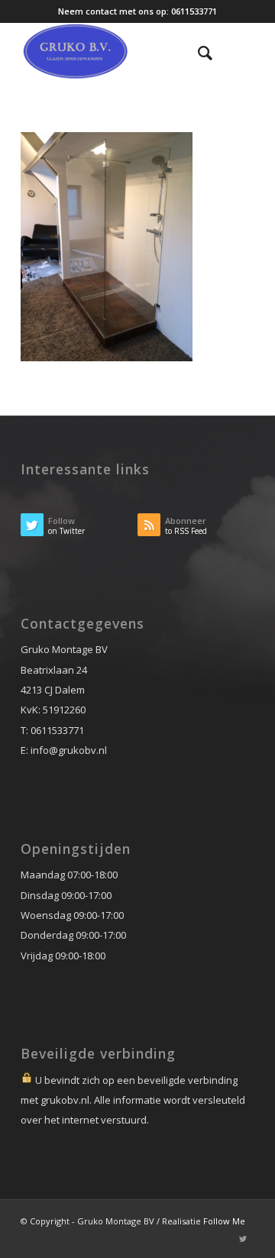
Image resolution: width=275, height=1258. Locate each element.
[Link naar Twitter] (242, 1238)
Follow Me (224, 1221)
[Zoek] (197, 52)
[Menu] (233, 52)
